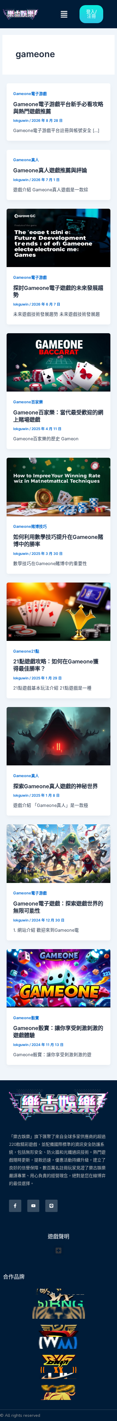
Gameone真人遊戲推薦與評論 (50, 170)
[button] (64, 14)
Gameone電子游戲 (30, 93)
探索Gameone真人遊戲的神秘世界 (55, 786)
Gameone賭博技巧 (30, 526)
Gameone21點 (26, 651)
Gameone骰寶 (26, 1018)
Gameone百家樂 (28, 402)
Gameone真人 (26, 160)
